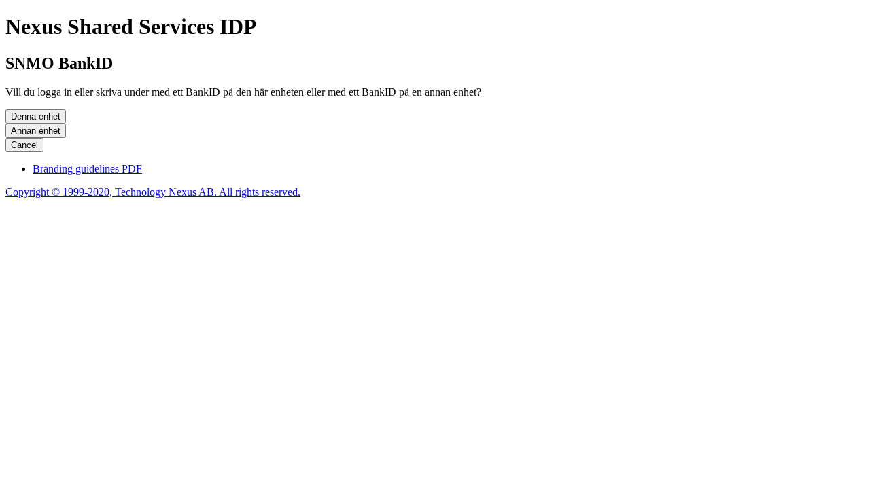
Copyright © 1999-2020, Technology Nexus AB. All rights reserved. (152, 192)
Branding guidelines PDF (87, 169)
